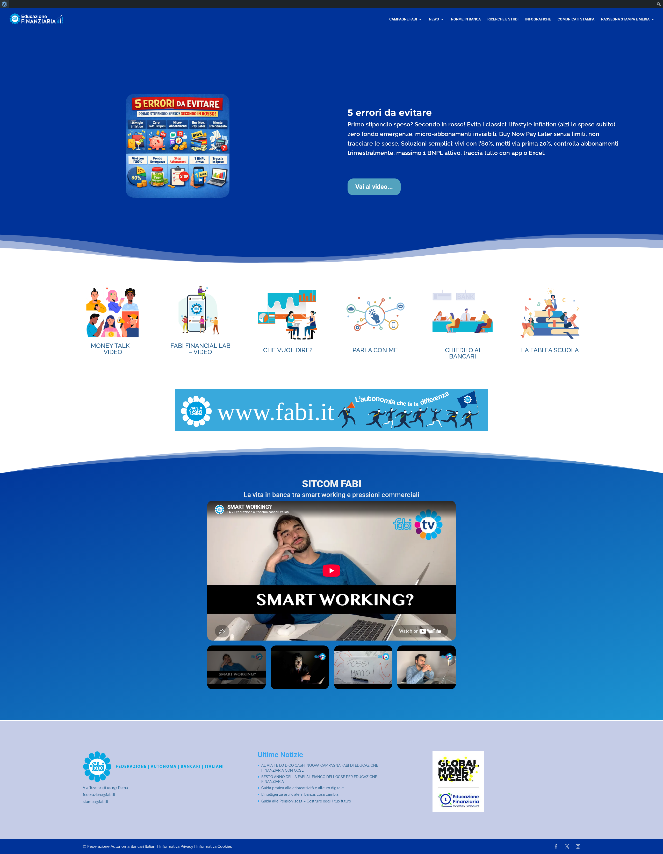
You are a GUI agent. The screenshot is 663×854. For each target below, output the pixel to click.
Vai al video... (374, 202)
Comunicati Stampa (576, 19)
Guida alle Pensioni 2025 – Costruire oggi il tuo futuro (306, 801)
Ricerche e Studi (502, 19)
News (434, 19)
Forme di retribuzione (399, 118)
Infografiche (538, 19)
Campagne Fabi (403, 19)
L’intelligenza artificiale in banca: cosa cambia (299, 794)
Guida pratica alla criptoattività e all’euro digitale (302, 788)
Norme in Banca (466, 19)
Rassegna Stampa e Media (625, 19)
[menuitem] (4, 4)
